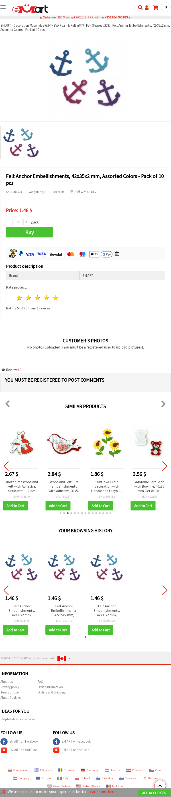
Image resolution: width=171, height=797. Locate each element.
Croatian (137, 770)
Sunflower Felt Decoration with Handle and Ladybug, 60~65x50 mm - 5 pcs (106, 487)
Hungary (23, 778)
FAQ (40, 681)
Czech (159, 770)
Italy (66, 778)
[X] (2, 791)
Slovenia (130, 778)
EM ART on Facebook (23, 741)
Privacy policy (9, 687)
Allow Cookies (154, 793)
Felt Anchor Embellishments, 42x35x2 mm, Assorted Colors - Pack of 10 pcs (21, 611)
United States (91, 786)
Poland (85, 778)
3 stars (37, 297)
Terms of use (9, 692)
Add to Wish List (85, 191)
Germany (93, 770)
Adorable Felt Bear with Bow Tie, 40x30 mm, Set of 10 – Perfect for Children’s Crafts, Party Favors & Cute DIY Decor (149, 487)
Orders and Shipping (52, 692)
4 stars (46, 297)
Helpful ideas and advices (18, 719)
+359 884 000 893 (116, 17)
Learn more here (102, 791)
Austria (115, 770)
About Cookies (10, 697)
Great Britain (61, 786)
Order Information (50, 687)
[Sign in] (147, 7)
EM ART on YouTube (23, 750)
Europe (46, 778)
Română (69, 770)
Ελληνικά (46, 770)
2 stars (28, 297)
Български (20, 770)
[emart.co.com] (30, 8)
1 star (19, 297)
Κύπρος (153, 778)
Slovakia (107, 778)
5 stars (55, 297)
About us (6, 681)
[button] (60, 513)
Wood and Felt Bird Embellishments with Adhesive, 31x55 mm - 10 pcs (64, 487)
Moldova (118, 786)
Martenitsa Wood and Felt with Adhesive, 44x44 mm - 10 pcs (21, 486)
